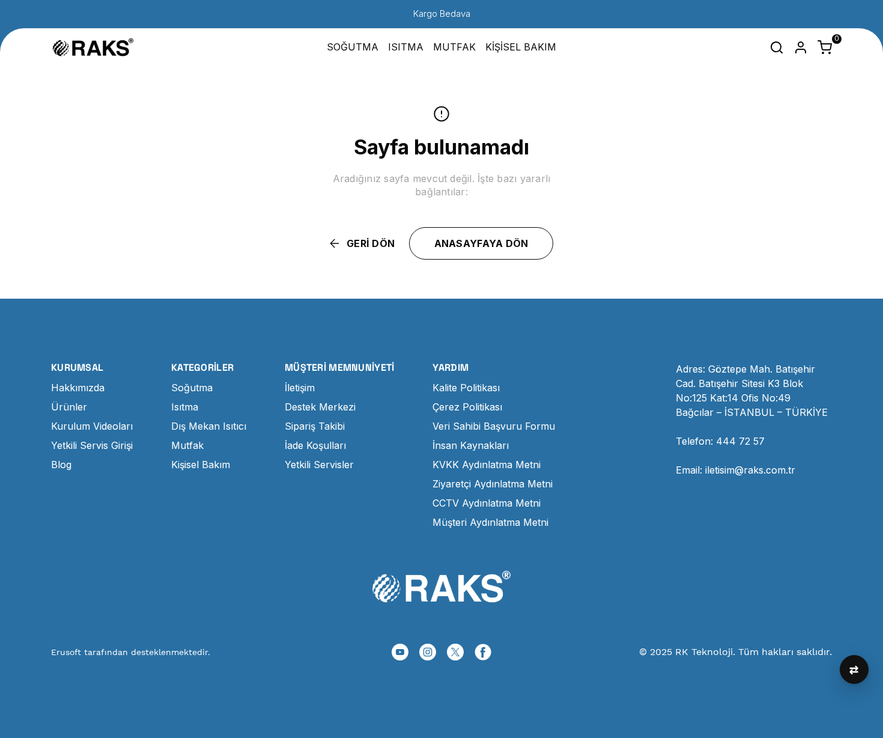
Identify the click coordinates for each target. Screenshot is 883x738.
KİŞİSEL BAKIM (520, 47)
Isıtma (184, 407)
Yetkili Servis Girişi (92, 445)
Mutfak (187, 445)
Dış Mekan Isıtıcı (208, 426)
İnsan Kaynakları (470, 445)
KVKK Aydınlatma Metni (486, 465)
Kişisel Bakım (200, 465)
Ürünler (69, 407)
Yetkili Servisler (319, 465)
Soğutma (192, 388)
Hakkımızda (78, 388)
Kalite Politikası (466, 388)
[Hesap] (801, 47)
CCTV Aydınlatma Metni (486, 503)
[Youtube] (400, 652)
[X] (455, 652)
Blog (61, 465)
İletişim (300, 388)
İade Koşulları (315, 445)
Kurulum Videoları (92, 426)
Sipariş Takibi (315, 426)
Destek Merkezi (320, 407)
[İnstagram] (427, 652)
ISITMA (405, 47)
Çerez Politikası (467, 407)
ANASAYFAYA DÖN (481, 243)
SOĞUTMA (352, 47)
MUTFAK (454, 47)
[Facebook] (483, 652)
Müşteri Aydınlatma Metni (490, 522)
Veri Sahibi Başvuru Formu (493, 426)
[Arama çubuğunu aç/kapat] (777, 47)
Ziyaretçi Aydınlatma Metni (492, 484)
